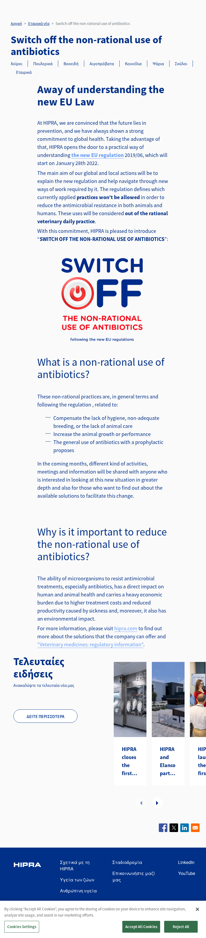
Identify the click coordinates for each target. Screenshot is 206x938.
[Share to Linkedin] (184, 827)
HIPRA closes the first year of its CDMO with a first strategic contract (130, 761)
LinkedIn (186, 862)
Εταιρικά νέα (38, 23)
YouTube (186, 873)
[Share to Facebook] (163, 827)
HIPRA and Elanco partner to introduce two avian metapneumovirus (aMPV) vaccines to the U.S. (168, 761)
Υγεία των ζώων (77, 880)
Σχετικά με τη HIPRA (75, 865)
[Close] (197, 909)
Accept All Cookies (141, 926)
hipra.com (125, 628)
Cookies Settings (21, 926)
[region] (103, 919)
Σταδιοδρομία (127, 862)
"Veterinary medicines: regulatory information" (90, 644)
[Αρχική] (27, 876)
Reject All (181, 926)
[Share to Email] (195, 827)
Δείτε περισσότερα (45, 716)
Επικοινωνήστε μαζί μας (133, 876)
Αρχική (16, 23)
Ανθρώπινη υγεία (78, 891)
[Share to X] (174, 827)
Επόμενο (157, 802)
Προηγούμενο (141, 802)
